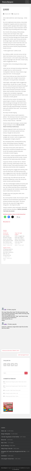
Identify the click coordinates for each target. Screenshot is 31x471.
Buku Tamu (15, 396)
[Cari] (26, 373)
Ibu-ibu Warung (5, 445)
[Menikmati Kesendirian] (9, 239)
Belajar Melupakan (5, 434)
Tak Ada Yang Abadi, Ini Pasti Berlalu (10, 436)
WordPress (16, 469)
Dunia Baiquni (7, 2)
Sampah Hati (16, 14)
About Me (3, 439)
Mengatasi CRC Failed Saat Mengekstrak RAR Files (13, 451)
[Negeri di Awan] (9, 253)
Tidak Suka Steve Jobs (15, 390)
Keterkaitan (4, 455)
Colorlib (22, 468)
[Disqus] (15, 285)
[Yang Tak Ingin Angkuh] (20, 239)
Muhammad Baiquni (10, 381)
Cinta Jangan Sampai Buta (7, 458)
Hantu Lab (15, 393)
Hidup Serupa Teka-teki (6, 448)
